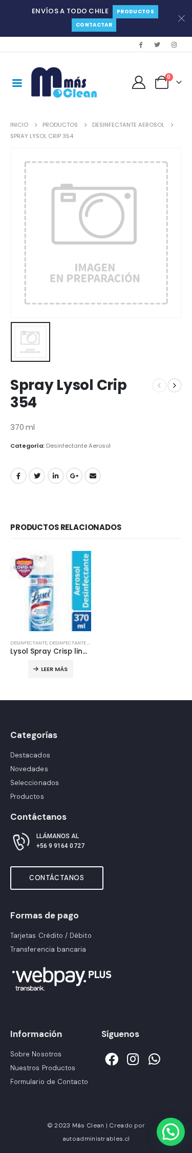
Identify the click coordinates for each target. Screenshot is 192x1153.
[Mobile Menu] (17, 82)
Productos (135, 11)
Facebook (18, 476)
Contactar (94, 25)
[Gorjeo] (157, 44)
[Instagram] (174, 44)
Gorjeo (37, 476)
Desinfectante (28, 642)
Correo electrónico (92, 476)
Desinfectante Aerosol (78, 446)
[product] (50, 591)
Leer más (54, 669)
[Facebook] (140, 44)
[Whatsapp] (154, 1059)
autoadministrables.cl (96, 1139)
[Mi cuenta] (139, 82)
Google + (74, 476)
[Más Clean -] (66, 82)
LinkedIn (56, 476)
